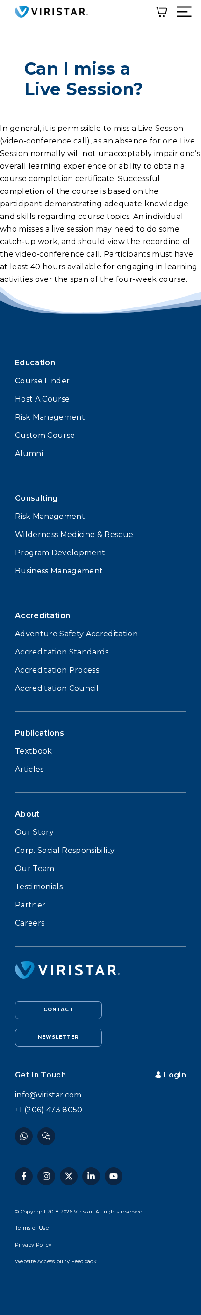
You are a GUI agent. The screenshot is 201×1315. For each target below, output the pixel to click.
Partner (30, 904)
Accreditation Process (57, 670)
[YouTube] (113, 1176)
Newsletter (58, 1037)
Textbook (33, 751)
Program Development (60, 552)
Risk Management (50, 417)
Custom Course (45, 435)
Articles (29, 769)
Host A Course (42, 399)
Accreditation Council (57, 688)
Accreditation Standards (62, 651)
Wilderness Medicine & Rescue (74, 534)
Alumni (29, 453)
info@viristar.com (48, 1094)
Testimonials (39, 886)
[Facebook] (24, 1136)
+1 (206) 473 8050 (49, 1109)
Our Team (35, 868)
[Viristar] (51, 11)
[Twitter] (69, 1176)
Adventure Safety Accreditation (76, 633)
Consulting (36, 498)
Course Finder (42, 380)
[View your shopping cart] (161, 11)
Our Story (34, 832)
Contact (58, 1010)
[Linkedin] (91, 1176)
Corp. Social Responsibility (65, 850)
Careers (29, 923)
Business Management (59, 570)
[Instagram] (46, 1136)
